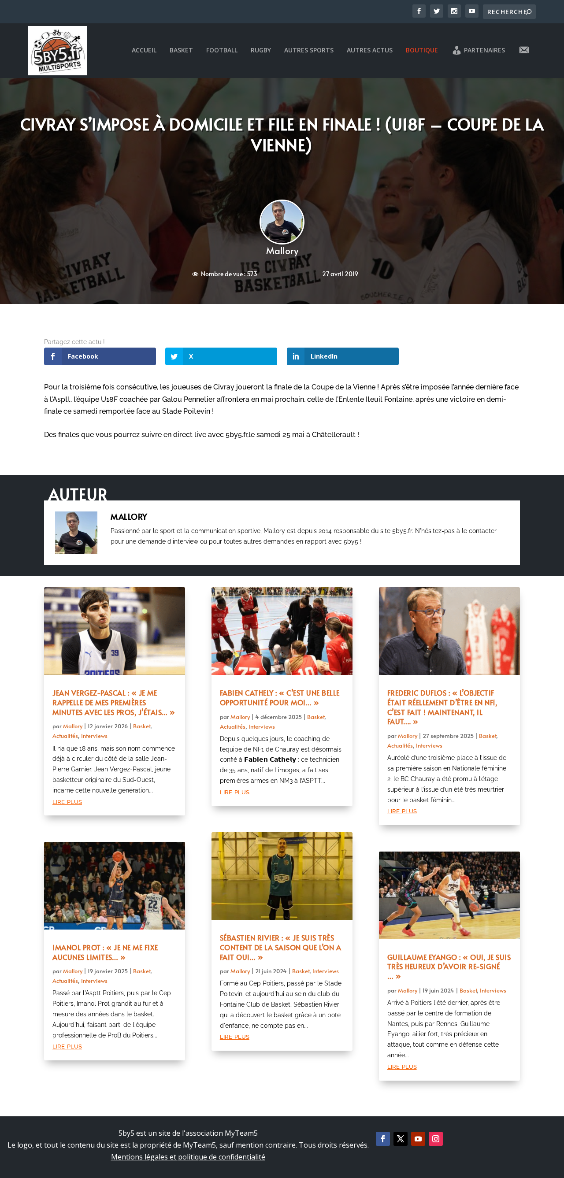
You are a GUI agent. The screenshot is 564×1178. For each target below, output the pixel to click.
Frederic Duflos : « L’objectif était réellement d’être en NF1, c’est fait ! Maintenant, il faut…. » (442, 707)
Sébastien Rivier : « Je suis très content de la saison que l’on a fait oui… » (280, 947)
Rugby (261, 50)
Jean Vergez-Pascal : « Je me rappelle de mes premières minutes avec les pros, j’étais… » (113, 702)
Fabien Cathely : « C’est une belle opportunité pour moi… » (280, 697)
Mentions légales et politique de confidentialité (188, 1157)
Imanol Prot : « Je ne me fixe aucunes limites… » (105, 952)
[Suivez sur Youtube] (418, 1139)
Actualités (65, 736)
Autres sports (309, 50)
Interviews (94, 736)
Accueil (144, 50)
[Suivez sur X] (400, 1139)
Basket (181, 50)
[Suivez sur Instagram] (436, 1139)
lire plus (67, 801)
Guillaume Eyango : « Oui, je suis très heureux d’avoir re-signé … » (449, 966)
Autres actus (370, 50)
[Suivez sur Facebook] (383, 1139)
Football (221, 50)
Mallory (282, 250)
